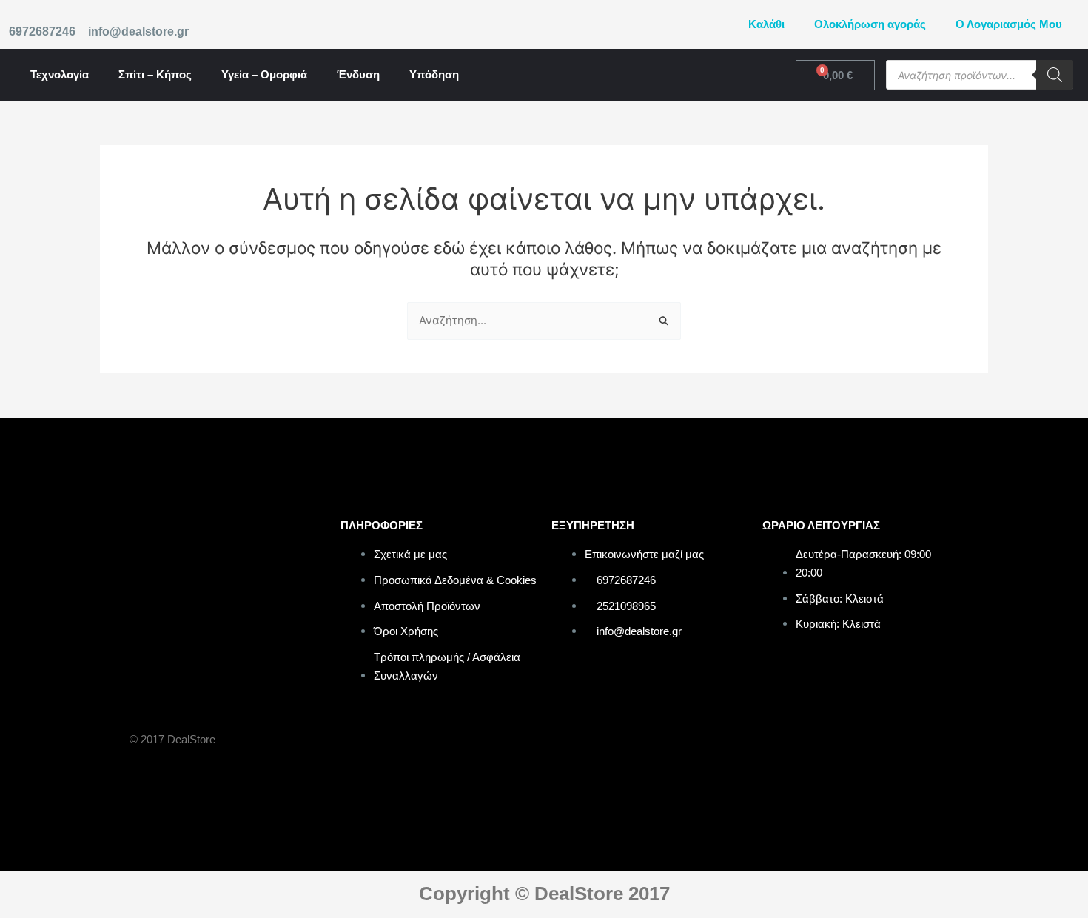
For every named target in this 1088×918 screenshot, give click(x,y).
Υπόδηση (434, 74)
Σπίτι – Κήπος (155, 74)
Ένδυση (358, 74)
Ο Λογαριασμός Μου (1009, 24)
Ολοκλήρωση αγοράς (870, 24)
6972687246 (42, 31)
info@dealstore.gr (138, 31)
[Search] (1054, 75)
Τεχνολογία (59, 74)
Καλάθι (766, 24)
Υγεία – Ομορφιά (264, 74)
